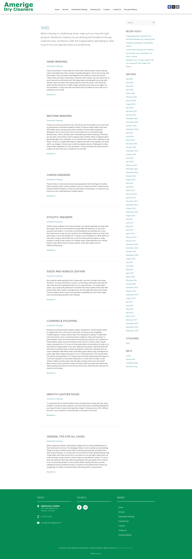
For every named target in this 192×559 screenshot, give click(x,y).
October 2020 (131, 251)
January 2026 (131, 100)
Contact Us (117, 9)
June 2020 (129, 266)
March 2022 (130, 190)
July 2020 (129, 262)
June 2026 (129, 82)
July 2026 (129, 79)
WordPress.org (131, 366)
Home (57, 9)
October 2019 (131, 291)
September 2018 (132, 331)
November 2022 (132, 172)
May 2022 (129, 183)
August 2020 (130, 259)
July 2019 (129, 302)
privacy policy (96, 554)
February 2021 (131, 237)
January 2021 (131, 241)
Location (106, 9)
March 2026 (130, 93)
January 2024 (131, 147)
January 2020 (131, 284)
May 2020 (129, 269)
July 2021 (129, 219)
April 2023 (130, 162)
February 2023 (131, 165)
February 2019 (131, 320)
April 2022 (130, 187)
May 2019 (129, 309)
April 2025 (130, 108)
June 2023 (129, 158)
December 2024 (132, 118)
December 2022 (132, 169)
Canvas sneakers (58, 175)
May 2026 (129, 86)
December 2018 (132, 323)
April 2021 (130, 230)
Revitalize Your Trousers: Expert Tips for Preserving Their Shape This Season (140, 63)
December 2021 (132, 201)
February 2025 (131, 111)
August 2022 (130, 180)
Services (65, 9)
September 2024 (132, 129)
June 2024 (129, 136)
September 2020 (132, 255)
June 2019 (129, 305)
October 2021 (131, 208)
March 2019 (130, 316)
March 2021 (130, 233)
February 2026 (131, 97)
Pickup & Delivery (130, 9)
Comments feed (132, 363)
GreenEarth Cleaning (79, 9)
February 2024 (131, 144)
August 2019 (130, 298)
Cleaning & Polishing (62, 321)
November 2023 (132, 151)
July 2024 (129, 133)
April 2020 (130, 273)
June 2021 (129, 223)
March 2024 (130, 140)
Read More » (51, 94)
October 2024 (131, 126)
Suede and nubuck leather (66, 271)
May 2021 (129, 226)
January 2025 (131, 115)
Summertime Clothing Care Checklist (139, 50)
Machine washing (59, 116)
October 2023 (131, 154)
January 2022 (131, 197)
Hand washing (57, 61)
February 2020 (131, 280)
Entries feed (130, 359)
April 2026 (130, 90)
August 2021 (130, 215)
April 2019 (130, 313)
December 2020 (132, 244)
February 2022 (131, 194)
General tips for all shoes (66, 436)
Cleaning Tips (95, 9)
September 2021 (132, 212)
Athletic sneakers (59, 217)
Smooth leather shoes (63, 394)
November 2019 (132, 287)
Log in (128, 356)
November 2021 (132, 205)
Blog (128, 343)
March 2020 (130, 277)
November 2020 (132, 248)
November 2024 (132, 122)
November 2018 (132, 327)
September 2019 (132, 295)
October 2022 (131, 176)
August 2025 (130, 104)
